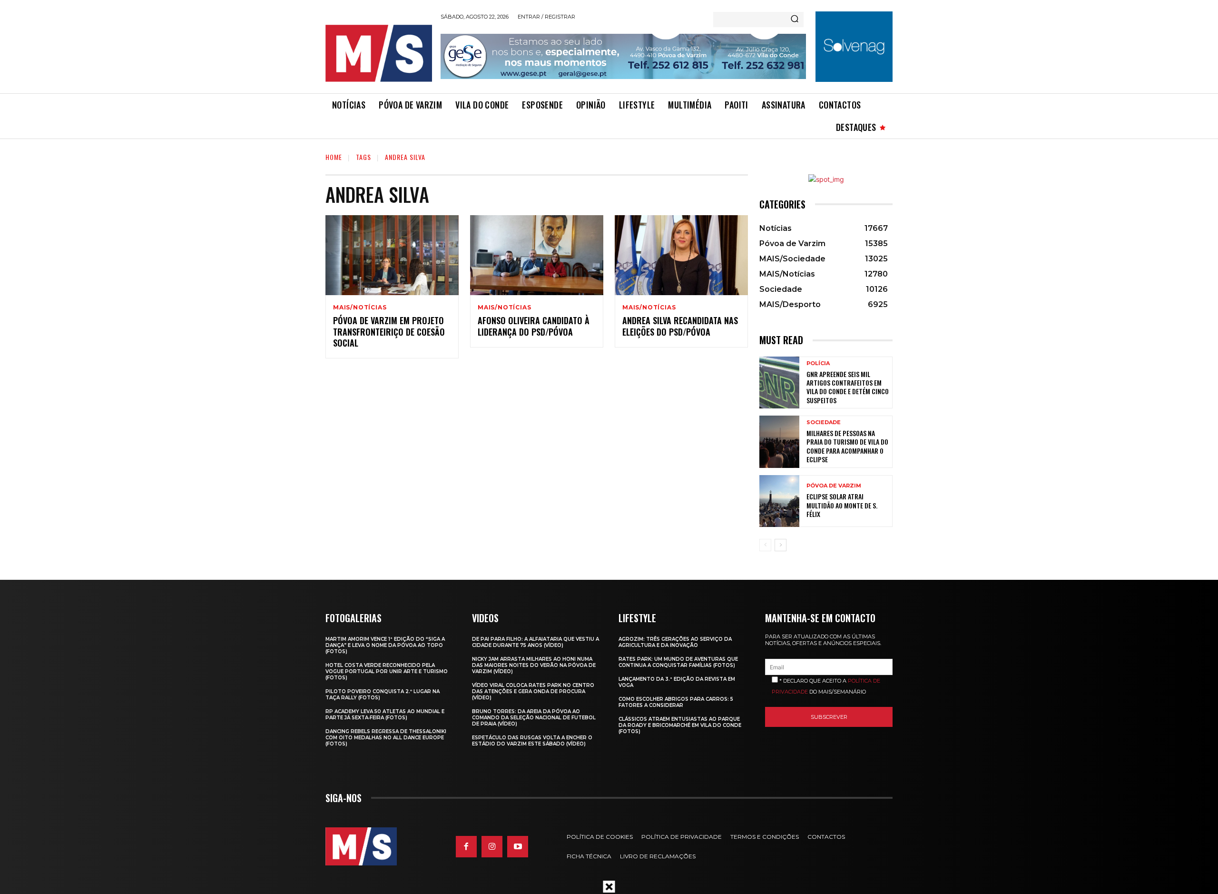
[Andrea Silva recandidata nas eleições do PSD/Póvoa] (681, 255)
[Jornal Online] (378, 53)
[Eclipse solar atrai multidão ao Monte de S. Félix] (779, 501)
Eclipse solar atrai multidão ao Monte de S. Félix (841, 504)
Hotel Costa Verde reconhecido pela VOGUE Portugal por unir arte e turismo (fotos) (386, 671)
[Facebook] (466, 846)
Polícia (818, 363)
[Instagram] (491, 846)
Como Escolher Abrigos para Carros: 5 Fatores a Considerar (676, 702)
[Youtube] (517, 846)
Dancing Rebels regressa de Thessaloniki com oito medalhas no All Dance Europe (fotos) (385, 737)
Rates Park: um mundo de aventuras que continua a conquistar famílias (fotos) (678, 662)
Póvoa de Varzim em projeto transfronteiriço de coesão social (389, 331)
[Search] (795, 19)
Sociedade (823, 422)
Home (333, 157)
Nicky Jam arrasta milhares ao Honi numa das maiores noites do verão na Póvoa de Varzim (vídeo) (534, 665)
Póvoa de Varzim (833, 485)
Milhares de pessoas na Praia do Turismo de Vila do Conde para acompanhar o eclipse (847, 446)
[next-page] (780, 545)
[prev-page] (765, 545)
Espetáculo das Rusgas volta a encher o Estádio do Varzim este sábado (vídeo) (532, 741)
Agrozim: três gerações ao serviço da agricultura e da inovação (675, 642)
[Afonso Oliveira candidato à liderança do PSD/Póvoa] (536, 255)
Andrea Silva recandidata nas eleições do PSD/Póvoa (680, 326)
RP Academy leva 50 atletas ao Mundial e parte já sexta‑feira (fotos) (384, 714)
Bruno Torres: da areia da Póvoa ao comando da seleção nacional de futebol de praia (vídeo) (534, 717)
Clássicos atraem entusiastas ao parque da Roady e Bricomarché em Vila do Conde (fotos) (680, 725)
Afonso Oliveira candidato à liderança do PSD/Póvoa (533, 326)
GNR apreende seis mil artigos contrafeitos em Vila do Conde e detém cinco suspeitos (847, 387)
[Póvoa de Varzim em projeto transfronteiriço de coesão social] (392, 255)
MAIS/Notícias (359, 307)
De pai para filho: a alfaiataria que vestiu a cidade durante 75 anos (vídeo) (535, 642)
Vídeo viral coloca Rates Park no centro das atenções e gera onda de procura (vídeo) (533, 691)
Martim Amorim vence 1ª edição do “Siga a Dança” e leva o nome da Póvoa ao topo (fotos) (385, 645)
